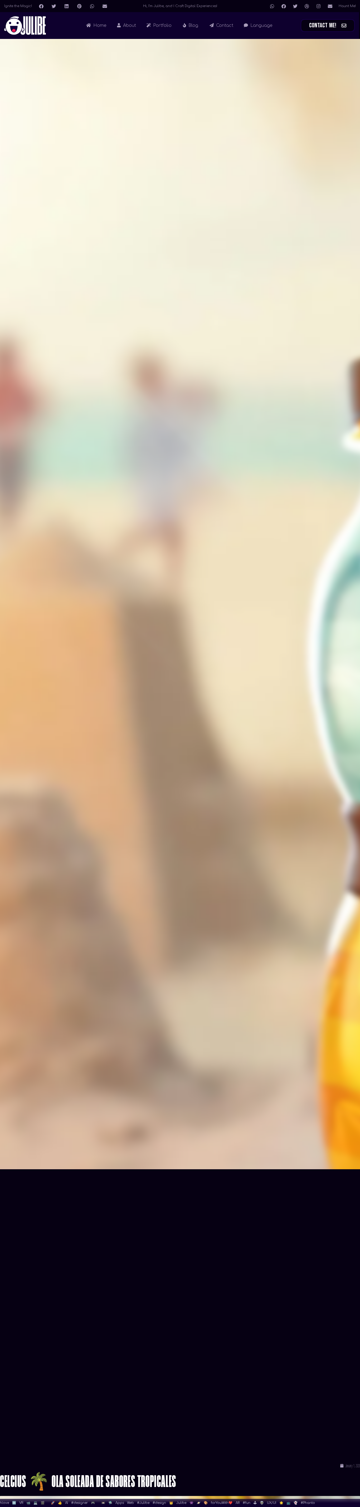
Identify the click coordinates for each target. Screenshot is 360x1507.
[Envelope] (329, 6)
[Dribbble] (306, 6)
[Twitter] (295, 6)
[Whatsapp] (271, 6)
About (129, 25)
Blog (192, 25)
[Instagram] (318, 6)
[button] (41, 6)
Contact (224, 25)
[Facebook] (283, 6)
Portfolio (162, 25)
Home (99, 25)
